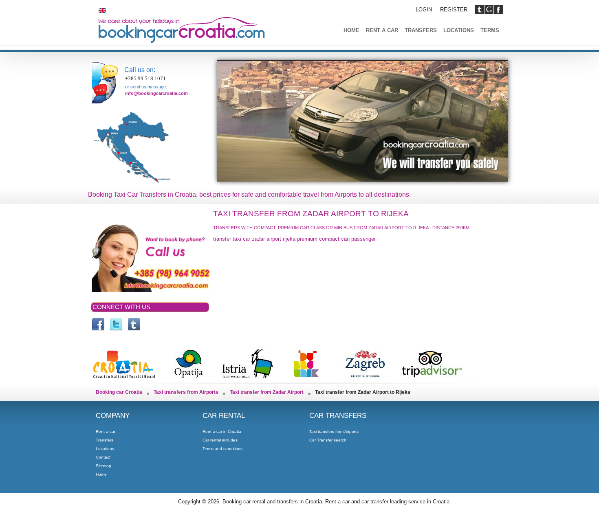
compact (329, 239)
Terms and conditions (222, 448)
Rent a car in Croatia (222, 431)
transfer (222, 239)
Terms (489, 30)
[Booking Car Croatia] (134, 324)
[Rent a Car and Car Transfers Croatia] (98, 324)
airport (273, 239)
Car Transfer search (327, 440)
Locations (458, 30)
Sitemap (103, 465)
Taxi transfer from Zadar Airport (267, 392)
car (246, 239)
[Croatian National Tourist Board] (124, 375)
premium (307, 239)
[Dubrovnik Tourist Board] (306, 375)
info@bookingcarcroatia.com (156, 93)
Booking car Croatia (119, 392)
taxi (237, 239)
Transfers (421, 30)
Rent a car (382, 30)
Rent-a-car (105, 431)
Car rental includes (220, 440)
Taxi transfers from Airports (186, 392)
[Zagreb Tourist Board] (364, 375)
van (345, 239)
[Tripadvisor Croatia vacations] (432, 375)
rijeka (289, 239)
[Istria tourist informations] (247, 375)
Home (351, 30)
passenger (363, 239)
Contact (103, 457)
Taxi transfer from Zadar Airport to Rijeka (311, 213)
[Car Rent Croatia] (116, 324)
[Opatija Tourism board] (189, 375)
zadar (258, 239)
